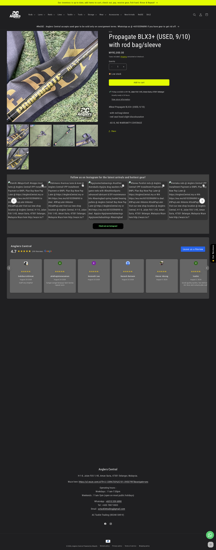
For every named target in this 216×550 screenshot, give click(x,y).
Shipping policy (144, 546)
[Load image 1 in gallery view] (18, 135)
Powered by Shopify (90, 546)
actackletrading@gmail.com (111, 509)
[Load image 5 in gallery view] (18, 159)
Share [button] (113, 131)
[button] (31, 15)
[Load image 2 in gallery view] (41, 135)
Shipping (123, 57)
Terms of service (130, 546)
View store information (121, 99)
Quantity (112, 61)
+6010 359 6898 (114, 501)
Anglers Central (77, 546)
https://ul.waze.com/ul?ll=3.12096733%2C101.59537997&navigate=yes (113, 482)
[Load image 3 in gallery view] (64, 135)
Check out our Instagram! (108, 226)
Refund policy (105, 546)
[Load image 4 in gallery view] (87, 135)
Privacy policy (117, 546)
